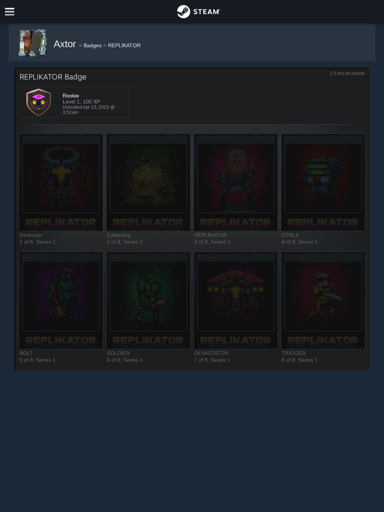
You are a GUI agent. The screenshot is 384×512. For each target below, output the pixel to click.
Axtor (66, 43)
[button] (61, 182)
